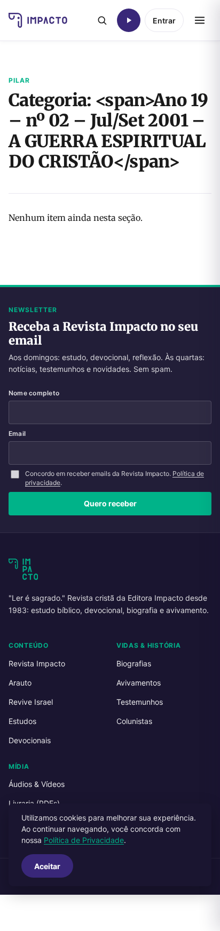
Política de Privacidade (84, 840)
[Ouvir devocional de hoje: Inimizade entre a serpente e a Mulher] (128, 20)
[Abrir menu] (199, 20)
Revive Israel (31, 701)
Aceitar (47, 866)
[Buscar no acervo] (102, 20)
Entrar (164, 20)
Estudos (22, 721)
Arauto (20, 682)
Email (17, 433)
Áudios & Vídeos (37, 784)
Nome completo (34, 393)
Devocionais (30, 740)
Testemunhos (139, 701)
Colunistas (134, 721)
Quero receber (110, 503)
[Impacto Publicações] (38, 20)
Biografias (133, 663)
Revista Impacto (37, 663)
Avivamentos (138, 682)
